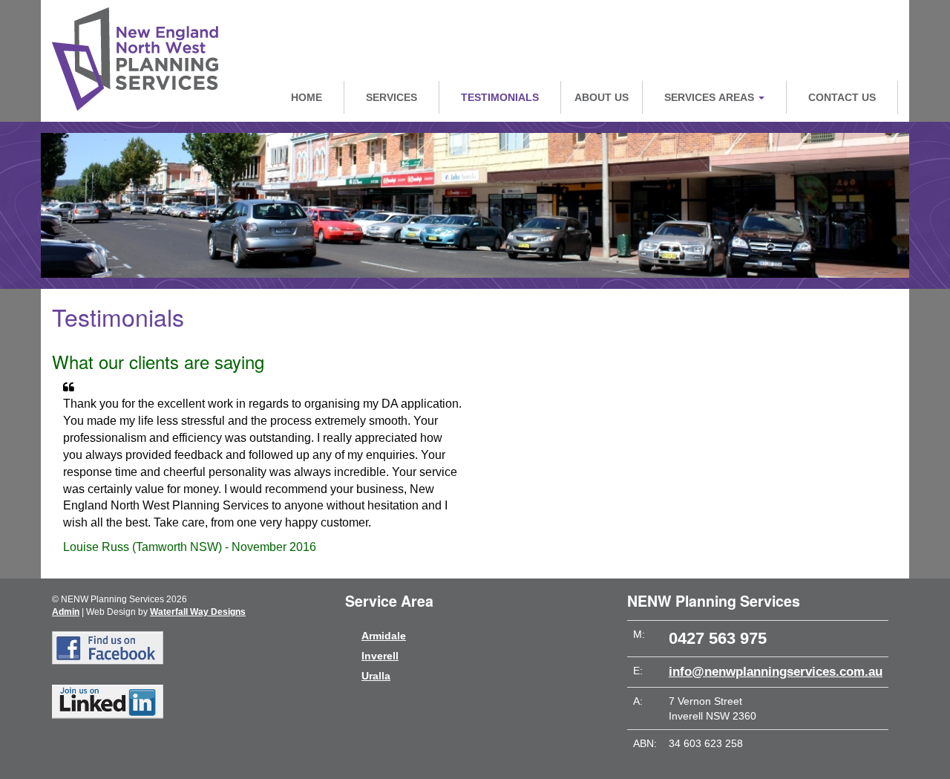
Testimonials (500, 97)
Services (391, 97)
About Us (601, 97)
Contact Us (842, 97)
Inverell (380, 656)
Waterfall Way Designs (198, 612)
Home (306, 97)
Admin (65, 612)
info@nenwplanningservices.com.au (775, 672)
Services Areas (710, 97)
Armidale (383, 636)
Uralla (375, 676)
